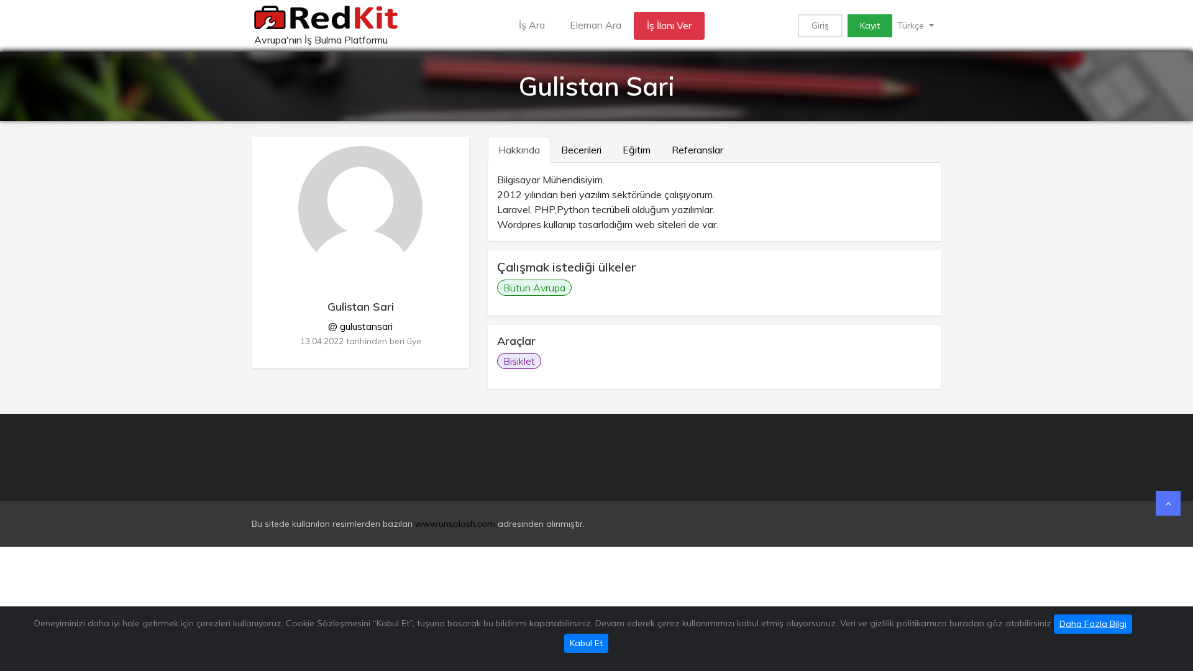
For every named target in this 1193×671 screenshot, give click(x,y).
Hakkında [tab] (519, 150)
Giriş (820, 25)
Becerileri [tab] (581, 150)
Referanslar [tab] (697, 150)
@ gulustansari (360, 326)
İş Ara (532, 25)
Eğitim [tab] (637, 150)
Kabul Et (586, 643)
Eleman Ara (595, 25)
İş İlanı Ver (669, 25)
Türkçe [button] (911, 25)
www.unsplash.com (455, 523)
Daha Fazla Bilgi (1093, 623)
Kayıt (870, 25)
